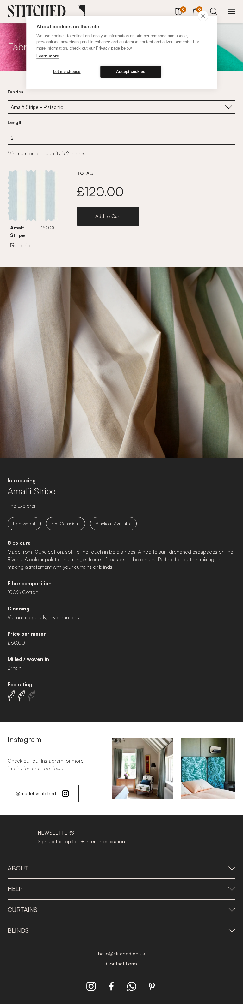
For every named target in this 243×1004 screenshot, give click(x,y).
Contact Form (121, 963)
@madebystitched (36, 793)
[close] (203, 15)
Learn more (47, 56)
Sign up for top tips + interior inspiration (81, 841)
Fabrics (15, 91)
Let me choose (67, 71)
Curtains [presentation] (22, 909)
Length (15, 122)
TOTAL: (85, 173)
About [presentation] (18, 868)
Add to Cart (108, 216)
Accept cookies (130, 71)
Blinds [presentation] (18, 930)
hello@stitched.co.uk (121, 953)
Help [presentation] (15, 889)
